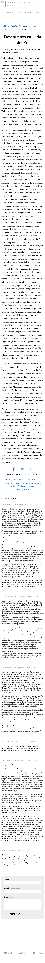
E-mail (12, 888)
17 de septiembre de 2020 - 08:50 (15, 12)
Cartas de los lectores (28, 26)
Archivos (22, 953)
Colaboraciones (36, 12)
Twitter (22, 469)
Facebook (13, 469)
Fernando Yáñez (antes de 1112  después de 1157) (22, 479)
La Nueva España (9, 26)
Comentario (8, 897)
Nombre (7, 879)
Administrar (37, 953)
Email (31, 469)
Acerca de (7, 953)
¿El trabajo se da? (22, 490)
